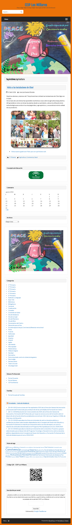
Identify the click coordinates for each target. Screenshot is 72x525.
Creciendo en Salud (14, 312)
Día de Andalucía (13, 315)
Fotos (10, 329)
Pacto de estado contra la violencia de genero (22, 357)
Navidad (10, 353)
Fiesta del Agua (53, 451)
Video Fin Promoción (60, 457)
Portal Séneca (12, 380)
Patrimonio (41, 455)
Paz (62, 455)
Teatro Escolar (13, 363)
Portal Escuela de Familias (16, 395)
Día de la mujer (13, 317)
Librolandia (11, 344)
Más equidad (12, 346)
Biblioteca (11, 302)
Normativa (11, 355)
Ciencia (42, 447)
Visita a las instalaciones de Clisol (20, 87)
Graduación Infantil (30, 453)
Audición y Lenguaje (14, 297)
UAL (31, 457)
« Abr (7, 210)
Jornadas (8, 455)
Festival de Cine (33, 451)
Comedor (11, 310)
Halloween (11, 334)
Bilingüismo (12, 304)
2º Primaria (11, 287)
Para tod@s (12, 359)
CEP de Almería (13, 382)
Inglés (10, 342)
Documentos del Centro (15, 323)
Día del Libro (59, 450)
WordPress (52, 520)
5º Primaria (12, 157)
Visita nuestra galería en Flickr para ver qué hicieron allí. (28, 151)
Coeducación (12, 308)
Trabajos (27, 457)
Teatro (22, 457)
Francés (10, 331)
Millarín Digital (13, 351)
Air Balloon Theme (63, 520)
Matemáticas (12, 349)
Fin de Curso (22, 453)
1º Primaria (11, 285)
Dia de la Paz (40, 450)
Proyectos (13, 456)
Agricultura (22, 157)
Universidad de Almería (37, 456)
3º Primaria (11, 289)
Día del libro (12, 321)
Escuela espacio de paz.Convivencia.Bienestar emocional (26, 327)
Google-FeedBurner (40, 511)
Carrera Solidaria (29, 447)
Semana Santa (12, 361)
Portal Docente (13, 378)
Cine (45, 447)
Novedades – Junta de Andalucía (18, 403)
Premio (8, 457)
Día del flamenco (13, 319)
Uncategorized (12, 366)
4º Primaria (11, 291)
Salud (36, 157)
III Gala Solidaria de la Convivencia (54, 453)
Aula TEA (11, 300)
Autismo (11, 447)
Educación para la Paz (15, 325)
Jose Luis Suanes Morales (27, 92)
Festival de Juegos (44, 451)
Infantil (10, 340)
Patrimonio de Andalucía (53, 455)
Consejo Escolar (58, 447)
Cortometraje (25, 450)
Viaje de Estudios (49, 457)
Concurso (50, 447)
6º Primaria (11, 295)
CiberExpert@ (36, 447)
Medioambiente (16, 455)
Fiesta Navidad (13, 453)
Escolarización (22, 451)
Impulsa (10, 338)
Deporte (32, 450)
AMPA (7, 447)
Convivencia (30, 157)
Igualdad (11, 336)
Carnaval (11, 306)
